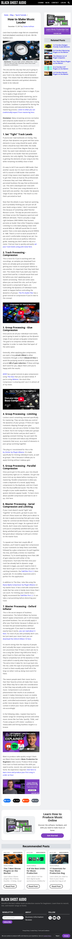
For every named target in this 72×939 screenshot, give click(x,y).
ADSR (5, 374)
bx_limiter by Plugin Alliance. (13, 452)
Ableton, (15, 379)
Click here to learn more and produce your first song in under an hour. (19, 772)
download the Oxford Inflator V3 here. (17, 639)
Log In (63, 2)
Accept (66, 936)
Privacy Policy (26, 930)
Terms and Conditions (43, 930)
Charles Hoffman (28, 26)
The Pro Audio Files (26, 293)
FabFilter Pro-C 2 (27, 571)
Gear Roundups (17, 852)
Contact (55, 2)
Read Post (10, 886)
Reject (57, 936)
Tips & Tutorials (20, 15)
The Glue (10, 377)
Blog (47, 2)
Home (6, 15)
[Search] (69, 3)
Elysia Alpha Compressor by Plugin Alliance (19, 585)
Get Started (52, 835)
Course (40, 2)
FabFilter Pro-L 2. (26, 595)
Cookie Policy (33, 930)
